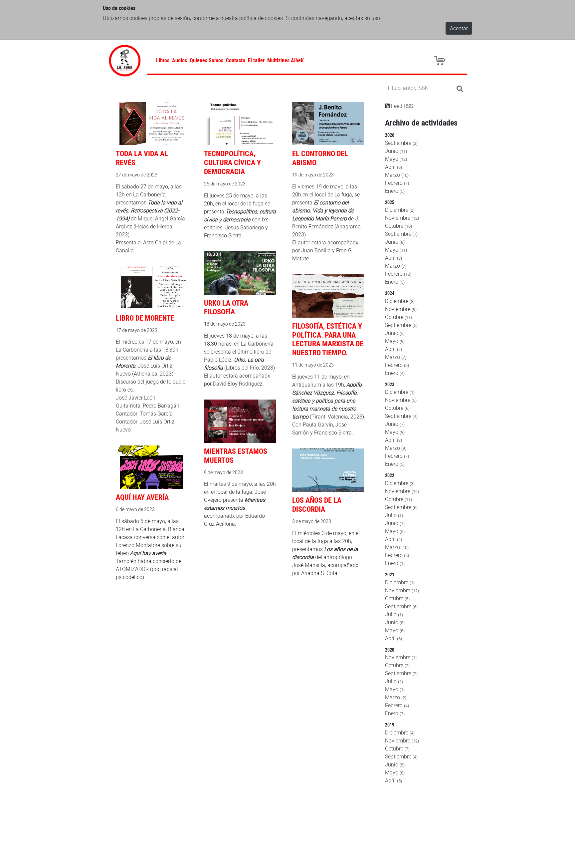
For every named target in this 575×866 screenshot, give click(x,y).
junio (396, 150)
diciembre (400, 209)
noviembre (402, 217)
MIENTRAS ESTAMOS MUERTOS (235, 455)
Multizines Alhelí (285, 60)
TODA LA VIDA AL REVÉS (142, 157)
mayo (396, 158)
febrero (397, 182)
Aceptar (459, 28)
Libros (162, 60)
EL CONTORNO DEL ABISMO (320, 157)
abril (393, 166)
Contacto (235, 60)
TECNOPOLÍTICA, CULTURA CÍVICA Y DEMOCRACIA (232, 162)
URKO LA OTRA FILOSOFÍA (226, 307)
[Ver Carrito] (441, 60)
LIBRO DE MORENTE (145, 318)
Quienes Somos (206, 60)
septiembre (401, 142)
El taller (256, 60)
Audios (179, 60)
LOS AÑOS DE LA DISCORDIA (316, 504)
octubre (398, 225)
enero (395, 190)
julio (394, 515)
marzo (397, 174)
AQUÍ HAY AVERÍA (142, 497)
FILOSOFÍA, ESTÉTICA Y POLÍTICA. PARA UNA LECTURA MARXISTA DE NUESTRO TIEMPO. (327, 339)
